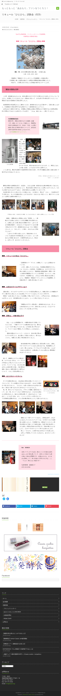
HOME (16, 19)
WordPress (25, 694)
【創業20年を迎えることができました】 (14, 633)
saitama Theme (31, 694)
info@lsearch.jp (9, 1)
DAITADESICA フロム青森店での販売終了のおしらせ (18, 649)
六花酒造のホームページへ (18, 132)
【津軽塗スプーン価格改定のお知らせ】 (14, 644)
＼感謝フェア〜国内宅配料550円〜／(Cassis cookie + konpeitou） (22, 654)
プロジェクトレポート (31, 19)
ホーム (5, 598)
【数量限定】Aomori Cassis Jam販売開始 (15, 638)
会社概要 (5, 602)
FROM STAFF (7, 618)
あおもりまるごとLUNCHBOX (12, 612)
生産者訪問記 (7, 615)
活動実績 (22, 19)
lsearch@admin (14, 27)
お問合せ (5, 622)
